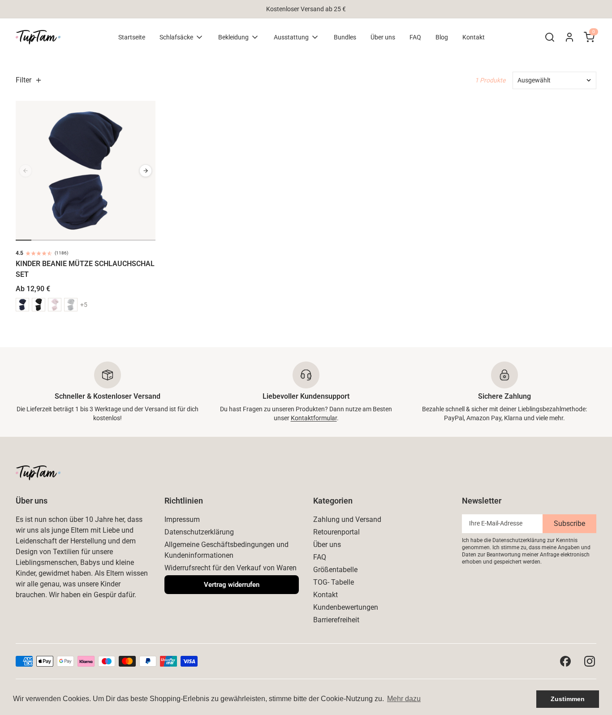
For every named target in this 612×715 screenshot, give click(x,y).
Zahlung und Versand (347, 519)
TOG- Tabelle (333, 582)
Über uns (383, 37)
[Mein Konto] (569, 37)
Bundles (345, 37)
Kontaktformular (314, 418)
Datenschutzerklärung (199, 532)
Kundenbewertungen (345, 607)
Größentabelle (335, 569)
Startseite (131, 37)
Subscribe (569, 523)
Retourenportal (336, 532)
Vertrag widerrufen (231, 585)
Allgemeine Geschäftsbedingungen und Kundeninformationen (226, 550)
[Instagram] (589, 661)
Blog (441, 37)
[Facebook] (565, 661)
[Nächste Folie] (145, 170)
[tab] (23, 240)
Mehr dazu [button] (404, 698)
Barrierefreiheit (336, 620)
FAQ (415, 37)
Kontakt (473, 37)
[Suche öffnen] (550, 37)
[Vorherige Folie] (25, 170)
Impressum (182, 519)
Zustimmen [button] (568, 698)
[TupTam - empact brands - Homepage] (38, 37)
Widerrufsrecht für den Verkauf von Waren (230, 568)
